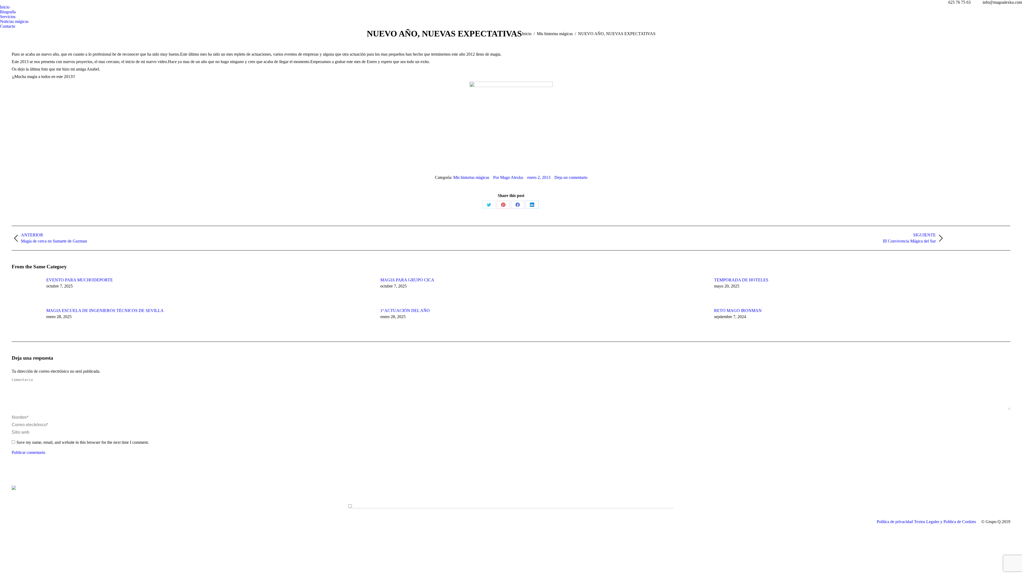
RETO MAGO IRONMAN (738, 310)
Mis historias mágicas (471, 177)
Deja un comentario (570, 177)
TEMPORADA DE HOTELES (741, 280)
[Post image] (26, 289)
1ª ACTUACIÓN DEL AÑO (405, 310)
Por (508, 177)
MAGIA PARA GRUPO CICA (407, 280)
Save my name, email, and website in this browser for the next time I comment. (83, 442)
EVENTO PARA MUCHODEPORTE (79, 280)
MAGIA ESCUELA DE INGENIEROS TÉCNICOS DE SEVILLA (105, 310)
